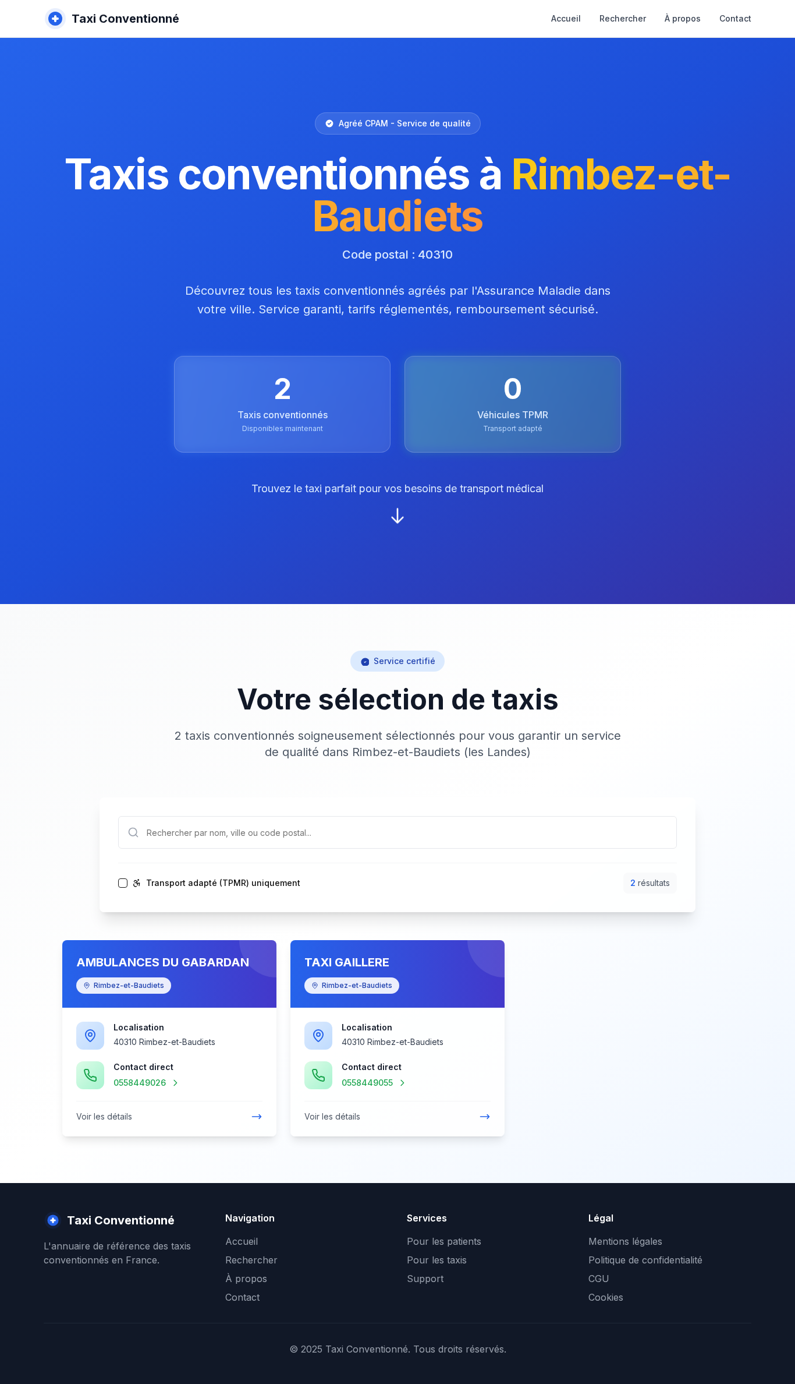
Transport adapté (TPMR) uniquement (223, 883)
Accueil (566, 18)
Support (425, 1278)
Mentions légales (625, 1241)
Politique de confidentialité (645, 1260)
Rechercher (622, 18)
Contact (735, 18)
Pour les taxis (437, 1260)
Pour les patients (444, 1241)
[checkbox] (122, 883)
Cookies (605, 1297)
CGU (598, 1278)
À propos (683, 18)
